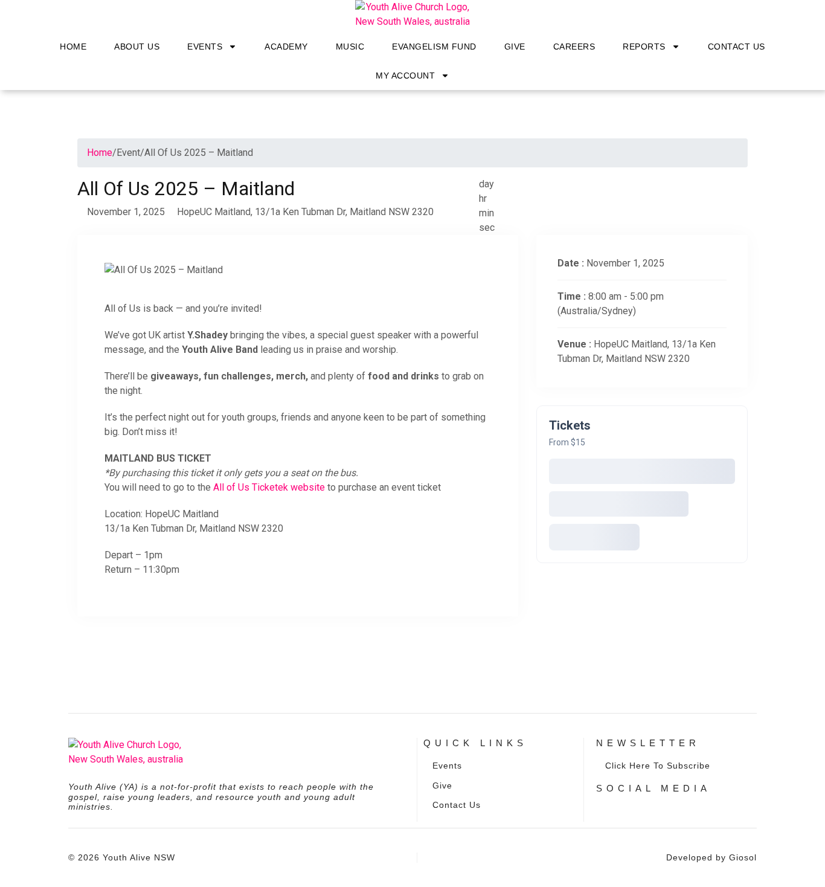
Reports (644, 46)
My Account (405, 75)
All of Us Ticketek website (269, 487)
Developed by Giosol (711, 857)
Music (350, 46)
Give (514, 46)
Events (204, 46)
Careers (574, 46)
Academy (286, 46)
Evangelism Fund (434, 46)
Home (73, 46)
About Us (136, 46)
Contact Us (736, 46)
